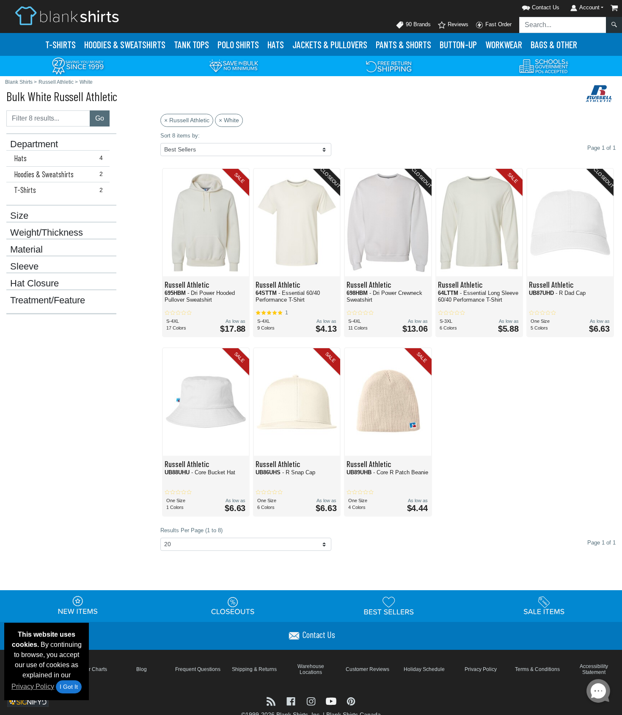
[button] (529, 6)
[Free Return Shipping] (389, 65)
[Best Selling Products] (389, 605)
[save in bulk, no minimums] (233, 65)
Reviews (457, 24)
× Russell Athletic (186, 120)
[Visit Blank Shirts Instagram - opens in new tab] (312, 700)
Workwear (503, 44)
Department (34, 144)
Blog (141, 669)
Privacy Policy (32, 686)
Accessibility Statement (594, 669)
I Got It (69, 686)
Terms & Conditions (537, 669)
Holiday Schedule (424, 669)
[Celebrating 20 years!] (78, 65)
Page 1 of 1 (601, 542)
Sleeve (24, 266)
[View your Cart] (614, 8)
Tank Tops (191, 44)
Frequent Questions (197, 669)
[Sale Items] (544, 605)
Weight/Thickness (46, 232)
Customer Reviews (367, 669)
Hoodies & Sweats (124, 44)
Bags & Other (554, 44)
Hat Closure (34, 283)
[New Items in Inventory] (78, 605)
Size (19, 215)
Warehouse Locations (310, 669)
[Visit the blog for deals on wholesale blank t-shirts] (272, 700)
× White (229, 120)
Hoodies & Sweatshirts (58, 174)
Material (26, 249)
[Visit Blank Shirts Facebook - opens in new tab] (292, 700)
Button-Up (458, 44)
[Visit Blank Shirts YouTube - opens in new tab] (332, 700)
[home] (66, 15)
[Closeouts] (233, 605)
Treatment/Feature (47, 300)
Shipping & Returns (254, 669)
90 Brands (417, 24)
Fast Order (498, 24)
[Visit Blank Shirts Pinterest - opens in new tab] (351, 700)
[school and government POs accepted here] (544, 66)
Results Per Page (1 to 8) (191, 530)
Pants (403, 44)
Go (99, 118)
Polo (238, 44)
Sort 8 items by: (180, 135)
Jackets (329, 44)
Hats (275, 44)
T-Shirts (60, 44)
